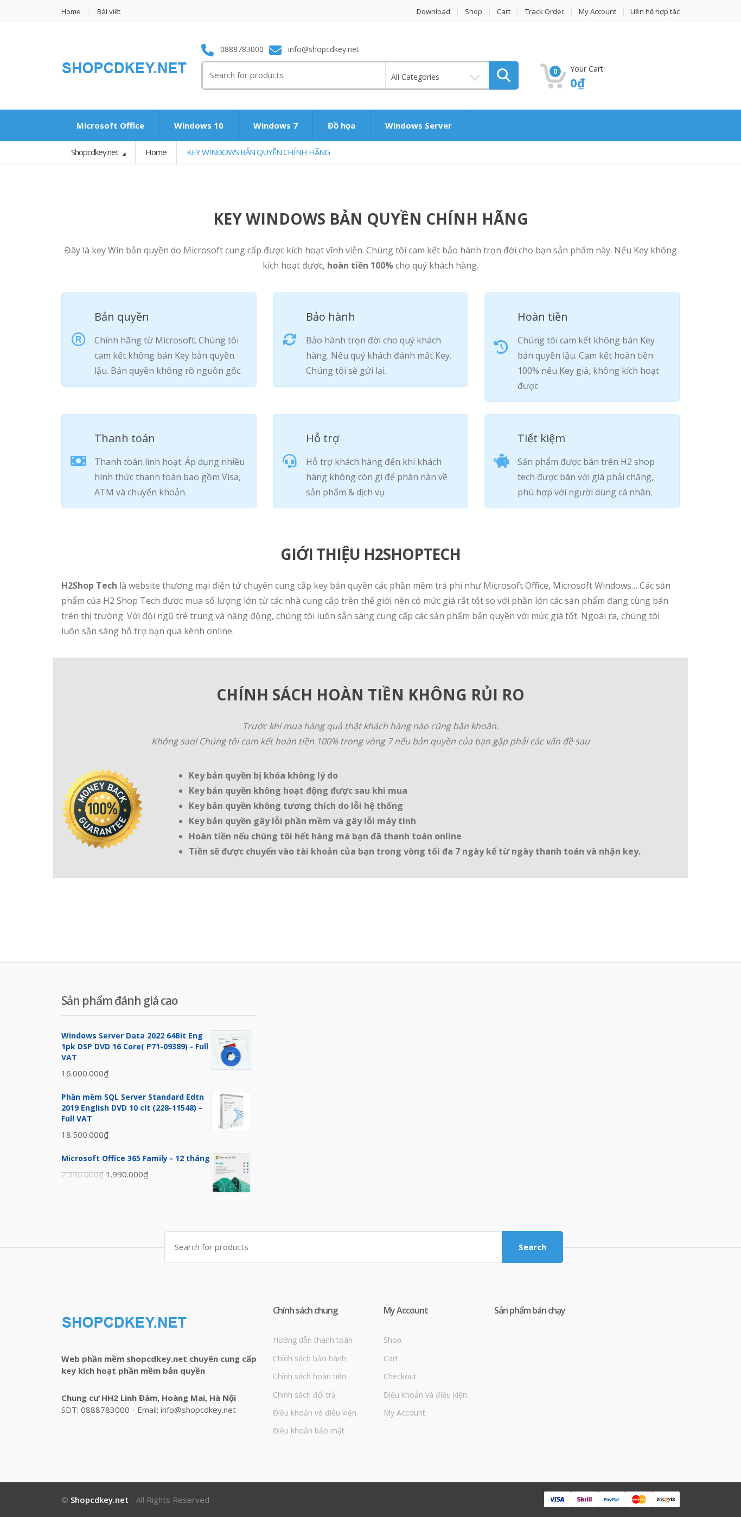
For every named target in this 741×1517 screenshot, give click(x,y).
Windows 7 (275, 125)
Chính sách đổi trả (304, 1394)
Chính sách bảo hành (309, 1358)
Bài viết (108, 12)
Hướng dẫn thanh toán (313, 1340)
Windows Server (418, 125)
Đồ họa (341, 125)
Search (532, 1246)
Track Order (544, 12)
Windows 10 (198, 125)
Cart (503, 12)
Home (71, 12)
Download (433, 12)
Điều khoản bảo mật (308, 1430)
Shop (473, 12)
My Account (597, 12)
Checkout (400, 1376)
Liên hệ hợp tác (655, 12)
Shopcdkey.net (95, 151)
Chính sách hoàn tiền (309, 1376)
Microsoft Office (110, 125)
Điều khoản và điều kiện (314, 1412)
